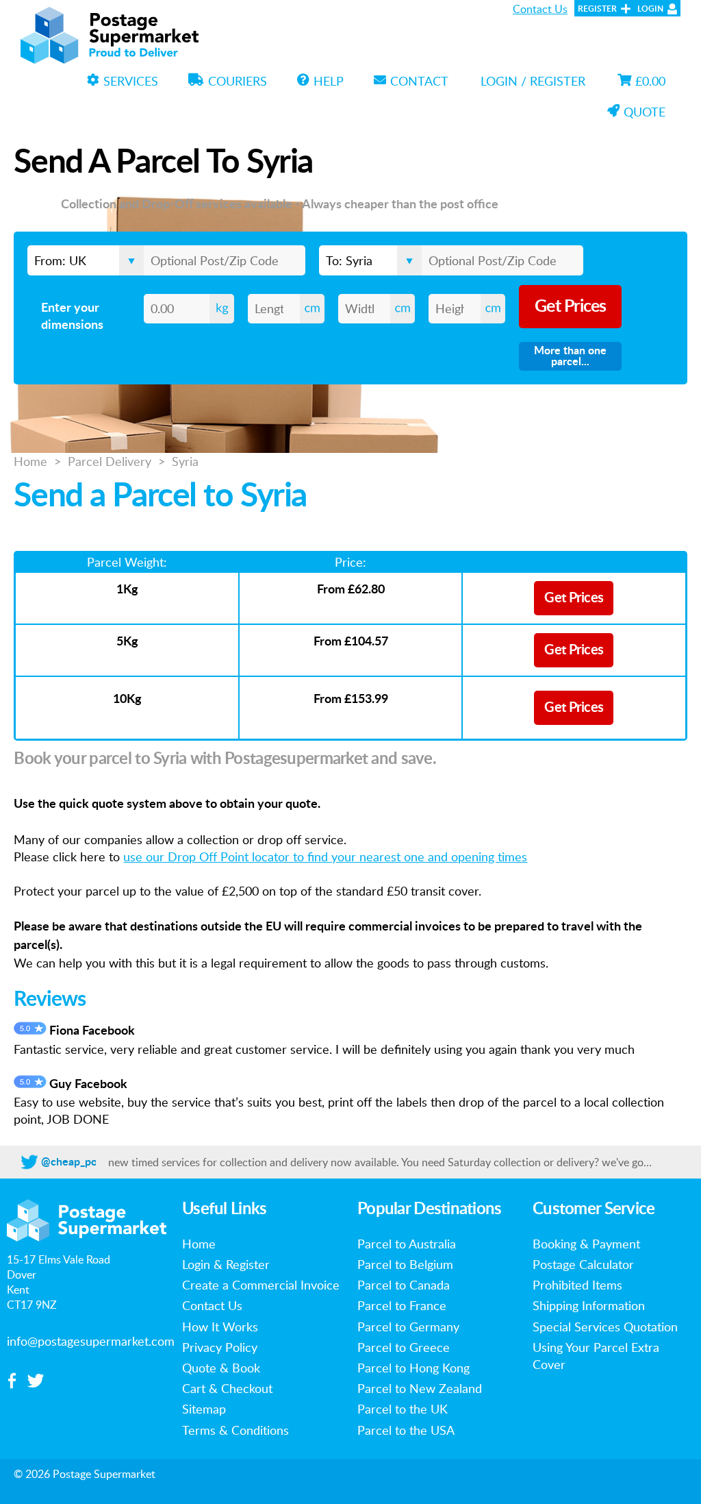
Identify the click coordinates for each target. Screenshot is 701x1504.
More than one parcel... (570, 356)
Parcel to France (401, 1305)
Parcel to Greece (403, 1347)
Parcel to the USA (406, 1430)
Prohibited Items (577, 1285)
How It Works (220, 1326)
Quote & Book (221, 1367)
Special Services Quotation (605, 1326)
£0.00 (650, 81)
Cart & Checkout (227, 1388)
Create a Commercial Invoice (261, 1285)
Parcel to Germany (408, 1326)
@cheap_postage (82, 1162)
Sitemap (204, 1409)
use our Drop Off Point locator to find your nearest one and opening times (325, 856)
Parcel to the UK (402, 1409)
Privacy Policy (219, 1347)
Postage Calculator (583, 1264)
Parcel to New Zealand (419, 1388)
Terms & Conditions (235, 1430)
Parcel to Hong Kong (413, 1367)
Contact (419, 81)
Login (650, 9)
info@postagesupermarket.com (91, 1341)
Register (597, 9)
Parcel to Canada (403, 1285)
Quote (644, 111)
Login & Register (226, 1264)
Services (130, 81)
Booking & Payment (586, 1243)
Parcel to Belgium (405, 1264)
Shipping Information (589, 1305)
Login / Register (533, 81)
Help (329, 81)
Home (30, 461)
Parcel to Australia (406, 1243)
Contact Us (540, 8)
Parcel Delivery (109, 461)
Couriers (237, 81)
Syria (185, 461)
